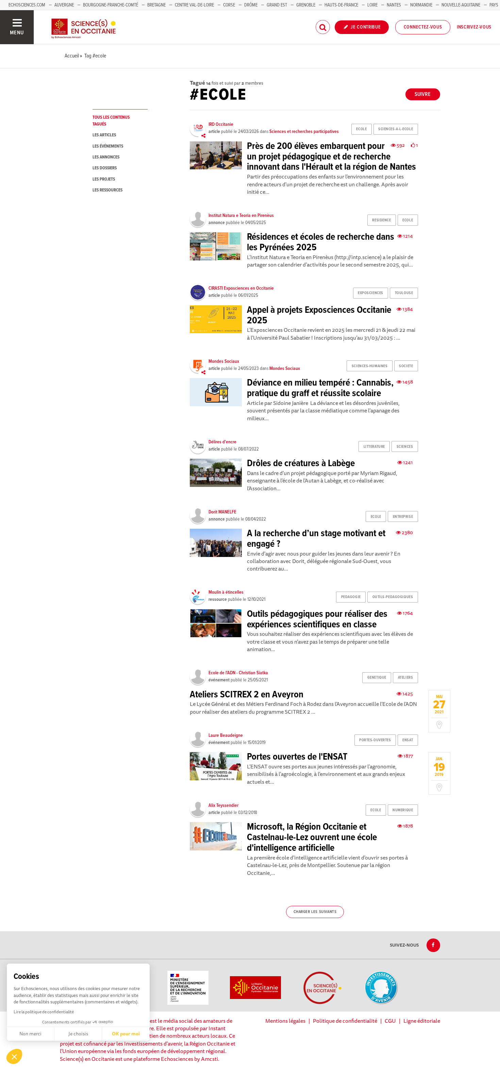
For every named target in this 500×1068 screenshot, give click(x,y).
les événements (108, 146)
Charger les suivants (315, 912)
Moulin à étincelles (226, 592)
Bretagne (156, 5)
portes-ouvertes (375, 740)
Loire (372, 5)
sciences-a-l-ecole (395, 129)
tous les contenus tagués (111, 121)
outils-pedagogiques (392, 597)
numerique (403, 810)
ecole (361, 129)
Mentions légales (285, 1020)
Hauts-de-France (341, 5)
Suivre (423, 94)
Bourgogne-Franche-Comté (110, 5)
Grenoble (306, 5)
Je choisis (78, 1033)
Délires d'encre (222, 442)
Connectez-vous (423, 27)
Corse (229, 5)
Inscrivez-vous (474, 27)
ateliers (405, 677)
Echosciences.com (27, 5)
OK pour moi (126, 1033)
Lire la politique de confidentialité (44, 1011)
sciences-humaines (370, 366)
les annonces (106, 157)
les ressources (107, 190)
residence (381, 220)
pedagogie (351, 597)
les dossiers (105, 168)
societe (406, 366)
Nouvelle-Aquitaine (460, 5)
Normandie (421, 5)
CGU (390, 1020)
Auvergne (64, 5)
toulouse (404, 293)
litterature (374, 446)
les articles (104, 135)
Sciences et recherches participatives (304, 132)
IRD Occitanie (221, 124)
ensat (407, 740)
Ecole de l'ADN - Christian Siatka (238, 673)
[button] (14, 1056)
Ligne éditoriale (421, 1020)
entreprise (403, 516)
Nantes (394, 5)
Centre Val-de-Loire (194, 5)
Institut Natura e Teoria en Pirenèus (241, 216)
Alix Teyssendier (223, 805)
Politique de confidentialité (345, 1020)
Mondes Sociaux (224, 361)
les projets (104, 179)
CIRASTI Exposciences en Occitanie (241, 288)
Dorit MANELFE (222, 512)
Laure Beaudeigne (226, 735)
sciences (405, 446)
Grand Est (277, 5)
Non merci (30, 1033)
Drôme (250, 5)
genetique (376, 677)
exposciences (370, 293)
